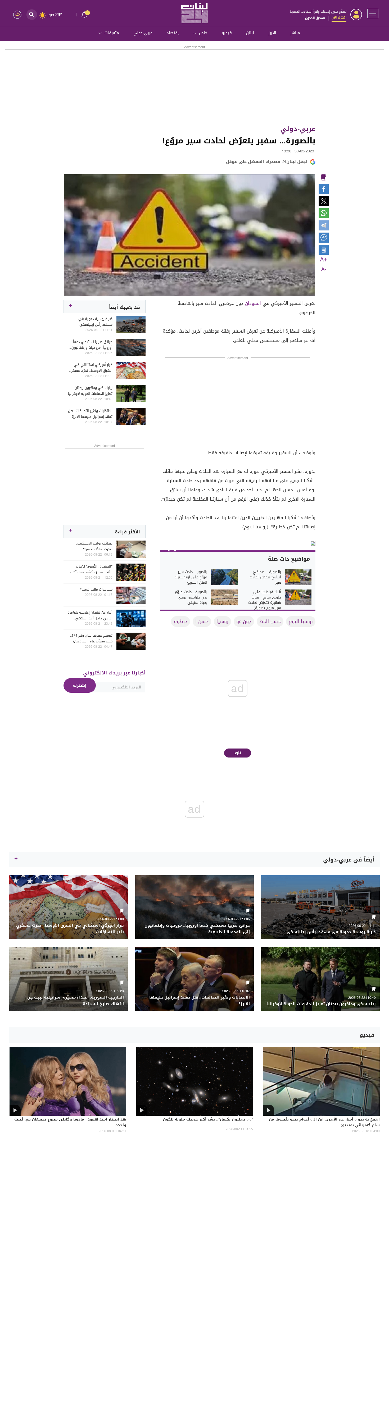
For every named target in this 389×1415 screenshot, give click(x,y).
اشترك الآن (339, 17)
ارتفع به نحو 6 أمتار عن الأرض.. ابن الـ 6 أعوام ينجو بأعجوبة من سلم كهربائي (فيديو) (324, 1123)
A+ (323, 260)
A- (323, 269)
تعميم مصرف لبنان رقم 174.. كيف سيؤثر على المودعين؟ (91, 638)
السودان (253, 303)
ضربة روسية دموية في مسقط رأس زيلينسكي (95, 322)
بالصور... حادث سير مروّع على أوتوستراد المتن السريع (191, 577)
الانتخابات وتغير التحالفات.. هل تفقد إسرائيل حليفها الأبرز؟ (90, 414)
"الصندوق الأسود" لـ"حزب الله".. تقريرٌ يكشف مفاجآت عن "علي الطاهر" (89, 569)
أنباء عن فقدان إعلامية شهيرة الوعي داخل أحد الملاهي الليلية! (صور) (89, 615)
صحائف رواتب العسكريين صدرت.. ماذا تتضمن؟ (94, 546)
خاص (203, 33)
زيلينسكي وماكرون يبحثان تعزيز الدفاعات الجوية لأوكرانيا (90, 391)
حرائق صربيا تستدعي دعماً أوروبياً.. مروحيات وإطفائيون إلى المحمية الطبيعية (92, 345)
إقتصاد (173, 33)
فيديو (227, 33)
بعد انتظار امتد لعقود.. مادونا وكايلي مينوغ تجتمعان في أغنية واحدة (70, 1123)
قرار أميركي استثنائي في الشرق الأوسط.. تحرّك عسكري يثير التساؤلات (90, 368)
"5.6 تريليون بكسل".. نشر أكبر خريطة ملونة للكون (208, 1120)
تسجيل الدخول (315, 18)
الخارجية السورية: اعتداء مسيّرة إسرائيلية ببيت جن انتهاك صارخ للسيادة (75, 1000)
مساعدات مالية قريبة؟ (96, 589)
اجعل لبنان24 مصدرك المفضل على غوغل (266, 161)
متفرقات (112, 33)
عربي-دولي (142, 33)
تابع (237, 752)
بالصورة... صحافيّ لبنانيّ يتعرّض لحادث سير (265, 577)
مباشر (295, 33)
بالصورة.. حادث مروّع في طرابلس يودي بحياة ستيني (191, 597)
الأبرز (272, 33)
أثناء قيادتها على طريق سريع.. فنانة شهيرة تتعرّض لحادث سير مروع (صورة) (264, 600)
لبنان (250, 33)
